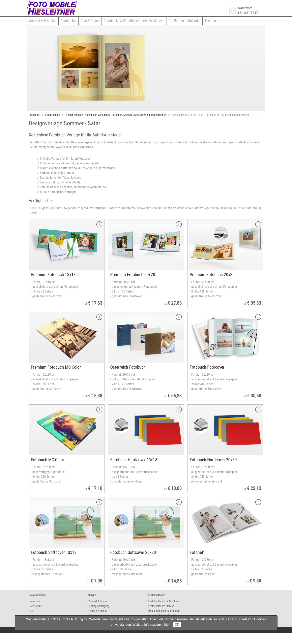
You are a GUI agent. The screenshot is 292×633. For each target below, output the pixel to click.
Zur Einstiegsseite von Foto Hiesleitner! (52, 1)
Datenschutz (36, 606)
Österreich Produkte (42, 21)
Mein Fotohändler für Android (164, 610)
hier (167, 624)
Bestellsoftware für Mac (161, 606)
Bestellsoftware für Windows (163, 601)
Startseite (34, 114)
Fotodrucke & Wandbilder (121, 21)
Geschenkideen (153, 21)
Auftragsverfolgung (98, 606)
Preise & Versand (97, 610)
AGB (31, 610)
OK (177, 624)
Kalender (194, 21)
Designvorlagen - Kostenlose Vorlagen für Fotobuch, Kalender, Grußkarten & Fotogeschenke (116, 114)
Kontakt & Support (98, 601)
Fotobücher (68, 21)
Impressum (35, 601)
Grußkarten (176, 21)
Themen (210, 21)
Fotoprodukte (52, 114)
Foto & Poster (90, 21)
